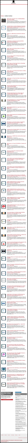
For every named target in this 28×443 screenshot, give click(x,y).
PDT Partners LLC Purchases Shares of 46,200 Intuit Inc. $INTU (21, 411)
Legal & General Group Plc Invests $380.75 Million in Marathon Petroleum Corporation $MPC (21, 424)
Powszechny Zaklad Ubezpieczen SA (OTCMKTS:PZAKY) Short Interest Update (20, 413)
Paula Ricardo (11, 20)
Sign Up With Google (4, 441)
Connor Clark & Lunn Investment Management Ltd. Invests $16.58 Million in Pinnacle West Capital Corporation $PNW (16, 159)
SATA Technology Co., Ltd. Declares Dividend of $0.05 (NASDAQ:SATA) (21, 395)
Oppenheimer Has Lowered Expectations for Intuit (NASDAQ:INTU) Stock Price (20, 406)
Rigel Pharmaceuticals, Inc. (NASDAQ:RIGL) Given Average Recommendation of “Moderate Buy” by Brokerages (16, 375)
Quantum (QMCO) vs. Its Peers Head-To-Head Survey (21, 397)
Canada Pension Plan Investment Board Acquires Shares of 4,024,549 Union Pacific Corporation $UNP (20, 419)
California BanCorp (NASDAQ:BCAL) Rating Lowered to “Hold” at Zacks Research (20, 417)
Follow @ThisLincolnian (18, 392)
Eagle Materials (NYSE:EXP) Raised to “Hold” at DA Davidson (21, 415)
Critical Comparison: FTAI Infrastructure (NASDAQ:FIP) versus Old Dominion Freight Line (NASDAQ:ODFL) (21, 399)
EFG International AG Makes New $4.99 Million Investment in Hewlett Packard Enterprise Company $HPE (16, 345)
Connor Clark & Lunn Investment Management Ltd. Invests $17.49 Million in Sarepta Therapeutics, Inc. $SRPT (16, 167)
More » (12, 38)
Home (2, 15)
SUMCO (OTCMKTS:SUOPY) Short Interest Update (15, 330)
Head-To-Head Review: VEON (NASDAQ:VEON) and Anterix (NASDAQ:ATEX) (21, 426)
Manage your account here (5, 441)
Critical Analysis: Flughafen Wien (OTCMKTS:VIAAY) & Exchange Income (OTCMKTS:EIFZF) (20, 428)
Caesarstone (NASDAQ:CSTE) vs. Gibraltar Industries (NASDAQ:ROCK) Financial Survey (20, 401)
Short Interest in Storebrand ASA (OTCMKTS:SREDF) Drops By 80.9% (19, 403)
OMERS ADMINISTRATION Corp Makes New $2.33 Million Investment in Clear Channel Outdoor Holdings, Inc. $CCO (16, 190)
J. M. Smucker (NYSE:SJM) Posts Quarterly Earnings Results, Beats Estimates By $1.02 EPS (21, 423)
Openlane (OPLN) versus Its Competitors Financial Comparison (20, 430)
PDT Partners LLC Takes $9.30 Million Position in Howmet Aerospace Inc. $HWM (21, 404)
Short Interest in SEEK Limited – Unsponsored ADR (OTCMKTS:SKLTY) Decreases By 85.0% (21, 408)
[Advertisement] (14, 10)
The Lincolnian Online (24, 437)
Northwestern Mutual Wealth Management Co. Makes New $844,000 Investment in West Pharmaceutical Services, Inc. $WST (16, 287)
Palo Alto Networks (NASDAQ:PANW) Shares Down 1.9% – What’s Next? (20, 421)
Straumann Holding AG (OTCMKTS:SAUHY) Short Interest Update (20, 410)
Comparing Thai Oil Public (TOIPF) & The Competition (16, 129)
